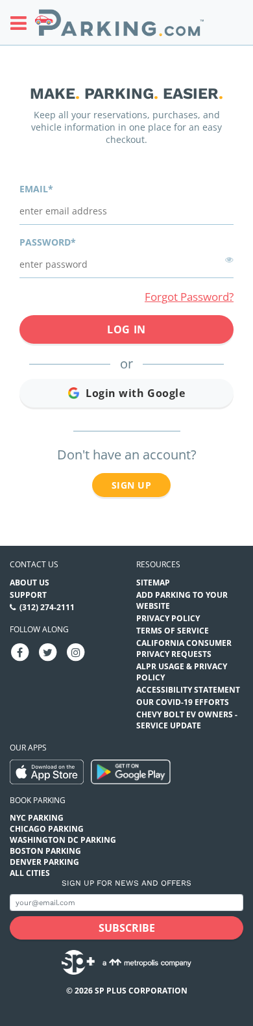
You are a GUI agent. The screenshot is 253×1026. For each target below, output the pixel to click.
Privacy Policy (168, 618)
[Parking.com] (119, 22)
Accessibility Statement (188, 689)
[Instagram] (76, 651)
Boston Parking (45, 850)
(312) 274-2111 (47, 607)
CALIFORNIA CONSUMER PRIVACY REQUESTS (184, 648)
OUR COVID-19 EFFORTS (182, 702)
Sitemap (153, 582)
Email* (36, 189)
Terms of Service (172, 630)
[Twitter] (48, 651)
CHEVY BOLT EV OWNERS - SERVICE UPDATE (186, 720)
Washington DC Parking (63, 839)
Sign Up (131, 485)
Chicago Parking (47, 828)
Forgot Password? (189, 296)
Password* (47, 242)
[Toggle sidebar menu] (22, 22)
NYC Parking (37, 817)
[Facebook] (20, 651)
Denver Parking (44, 861)
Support (28, 594)
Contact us (34, 564)
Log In (126, 329)
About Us (29, 582)
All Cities (30, 873)
